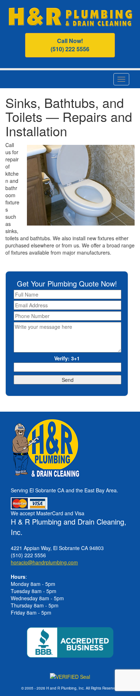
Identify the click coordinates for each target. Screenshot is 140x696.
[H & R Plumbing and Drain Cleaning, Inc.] (70, 15)
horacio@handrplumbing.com (44, 562)
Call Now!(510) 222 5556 (70, 45)
